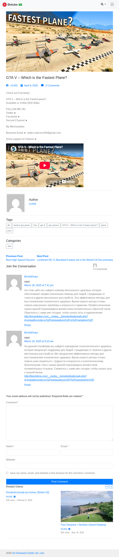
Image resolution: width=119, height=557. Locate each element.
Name (10, 446)
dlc (8, 225)
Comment (12, 402)
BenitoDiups (31, 276)
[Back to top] (8, 538)
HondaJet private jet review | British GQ (27, 492)
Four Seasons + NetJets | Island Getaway (83, 524)
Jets (9, 246)
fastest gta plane (22, 225)
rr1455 (14, 85)
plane (103, 225)
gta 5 (42, 225)
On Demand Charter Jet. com (28, 553)
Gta (35, 225)
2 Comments (52, 85)
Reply (27, 325)
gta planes (54, 225)
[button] (107, 486)
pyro (9, 230)
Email (65, 446)
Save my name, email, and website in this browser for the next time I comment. (52, 473)
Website (10, 459)
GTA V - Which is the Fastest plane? (80, 225)
